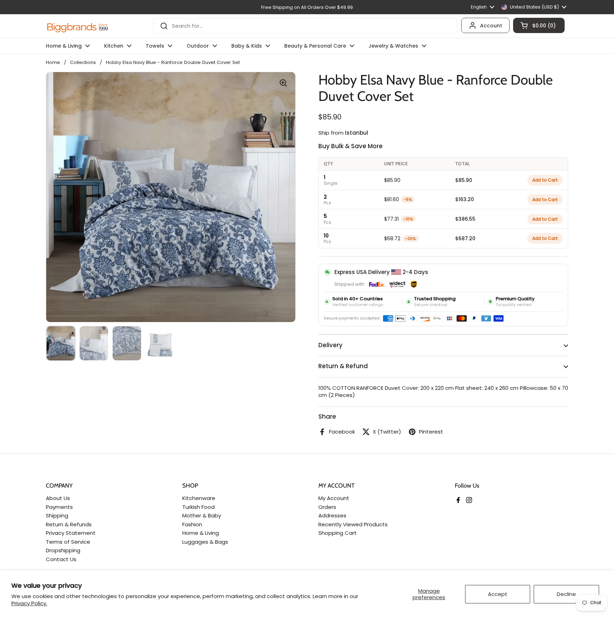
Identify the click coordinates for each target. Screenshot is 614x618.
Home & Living (200, 533)
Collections (83, 62)
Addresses (332, 515)
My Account (333, 498)
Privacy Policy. (29, 603)
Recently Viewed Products (353, 524)
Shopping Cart (337, 533)
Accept (497, 594)
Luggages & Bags (205, 542)
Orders (327, 507)
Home (53, 62)
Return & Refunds (69, 524)
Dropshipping (63, 550)
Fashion (192, 524)
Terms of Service (68, 542)
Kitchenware (198, 498)
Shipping (57, 515)
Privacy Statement (71, 533)
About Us (58, 498)
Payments (59, 507)
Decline (566, 594)
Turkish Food (198, 507)
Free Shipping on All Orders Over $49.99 (307, 7)
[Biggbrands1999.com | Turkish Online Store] (78, 26)
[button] (539, 25)
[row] (443, 180)
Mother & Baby (201, 515)
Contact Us (61, 559)
